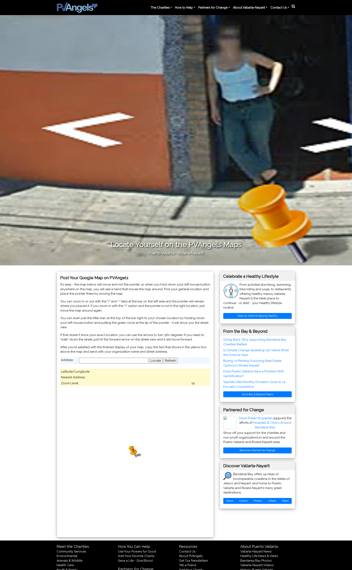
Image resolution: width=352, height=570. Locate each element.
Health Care (65, 565)
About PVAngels (190, 556)
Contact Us (187, 551)
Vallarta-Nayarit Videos (256, 565)
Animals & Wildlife (69, 560)
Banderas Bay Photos (256, 560)
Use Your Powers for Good (137, 551)
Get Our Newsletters (193, 560)
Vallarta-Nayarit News (256, 551)
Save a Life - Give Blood (135, 560)
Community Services (71, 551)
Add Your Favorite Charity (136, 556)
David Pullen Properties (255, 418)
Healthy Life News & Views (259, 556)
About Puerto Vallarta (259, 546)
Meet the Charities (73, 546)
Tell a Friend (187, 565)
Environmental (67, 556)
